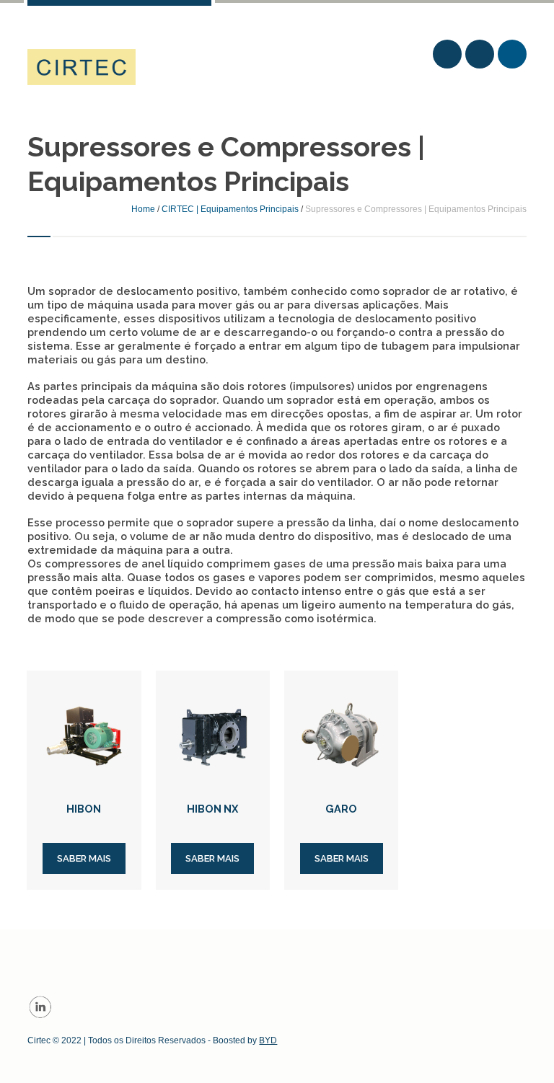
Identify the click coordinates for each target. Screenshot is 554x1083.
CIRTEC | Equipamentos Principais (230, 209)
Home (143, 209)
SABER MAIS (84, 858)
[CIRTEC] (81, 67)
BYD (268, 1040)
